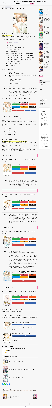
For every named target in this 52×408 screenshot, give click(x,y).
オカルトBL (42, 103)
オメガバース (42, 104)
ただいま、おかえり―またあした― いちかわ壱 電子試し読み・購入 (20, 55)
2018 (23, 390)
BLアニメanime (13, 3)
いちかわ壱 (6, 390)
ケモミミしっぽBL (43, 99)
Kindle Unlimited (25, 1)
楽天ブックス (18, 110)
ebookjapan (24, 104)
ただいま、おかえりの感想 (11, 51)
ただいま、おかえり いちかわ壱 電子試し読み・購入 (16, 47)
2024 (10, 390)
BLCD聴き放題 (32, 1)
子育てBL (14, 390)
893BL (41, 95)
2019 (26, 390)
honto (16, 106)
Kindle (24, 106)
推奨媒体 (5, 86)
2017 (18, 390)
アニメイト (30, 110)
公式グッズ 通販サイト (11, 65)
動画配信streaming (20, 3)
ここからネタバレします (8, 155)
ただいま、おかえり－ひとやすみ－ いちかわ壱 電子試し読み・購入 (20, 57)
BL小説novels (43, 1)
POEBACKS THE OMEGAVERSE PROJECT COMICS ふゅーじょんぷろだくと (23, 76)
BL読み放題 (19, 1)
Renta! (16, 104)
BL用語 (41, 89)
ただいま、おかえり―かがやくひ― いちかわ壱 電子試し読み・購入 (20, 53)
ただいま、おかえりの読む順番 (12, 49)
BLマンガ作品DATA (10, 45)
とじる (16, 42)
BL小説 (41, 78)
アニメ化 (30, 390)
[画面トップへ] (51, 405)
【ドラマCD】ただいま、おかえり (13, 63)
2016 (21, 390)
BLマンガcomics (13, 1)
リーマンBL (42, 97)
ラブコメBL (42, 96)
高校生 (41, 101)
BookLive (32, 104)
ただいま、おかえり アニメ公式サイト (17, 73)
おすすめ (5, 85)
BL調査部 (38, 1)
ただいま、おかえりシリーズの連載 (13, 61)
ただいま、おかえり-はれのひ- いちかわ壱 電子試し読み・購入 (19, 59)
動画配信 (41, 80)
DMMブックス (32, 106)
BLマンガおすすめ (10, 389)
